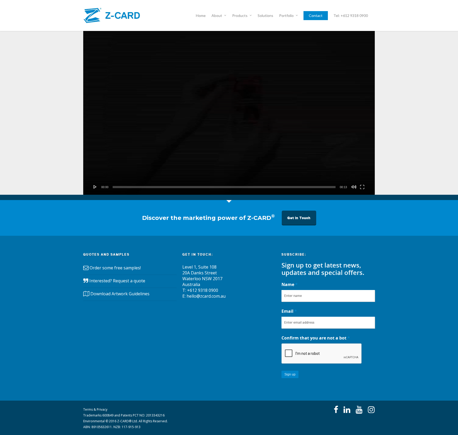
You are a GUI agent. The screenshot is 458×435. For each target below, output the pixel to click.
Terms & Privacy (95, 409)
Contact (316, 15)
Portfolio (286, 15)
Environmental (94, 421)
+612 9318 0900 (202, 290)
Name (289, 284)
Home (201, 15)
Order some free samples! (115, 268)
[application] (229, 113)
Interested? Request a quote (117, 281)
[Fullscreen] (362, 186)
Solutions (265, 15)
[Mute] (353, 186)
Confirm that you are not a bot (315, 338)
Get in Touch (299, 218)
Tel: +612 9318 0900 (350, 15)
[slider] (224, 187)
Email (289, 311)
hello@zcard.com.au (206, 296)
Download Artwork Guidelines (119, 294)
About (217, 15)
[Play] (95, 186)
